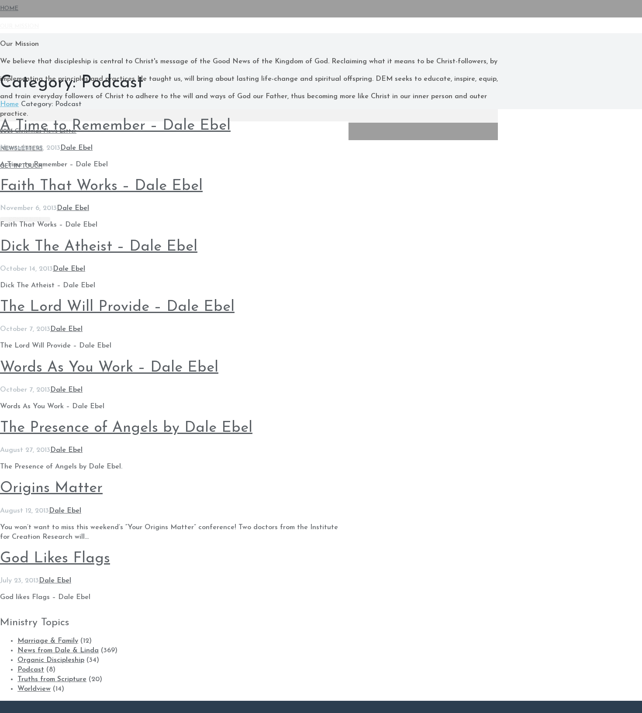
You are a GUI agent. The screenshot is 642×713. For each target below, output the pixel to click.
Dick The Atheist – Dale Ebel (98, 247)
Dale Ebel (76, 148)
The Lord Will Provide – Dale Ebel (117, 307)
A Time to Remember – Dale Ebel (115, 126)
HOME (9, 8)
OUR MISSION (19, 26)
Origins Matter (51, 488)
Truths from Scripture (51, 679)
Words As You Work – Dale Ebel (109, 367)
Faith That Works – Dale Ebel (101, 186)
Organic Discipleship (50, 660)
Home (9, 104)
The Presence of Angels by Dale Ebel (126, 428)
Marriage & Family (47, 640)
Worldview (34, 688)
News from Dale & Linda (58, 650)
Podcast (30, 669)
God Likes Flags (55, 558)
